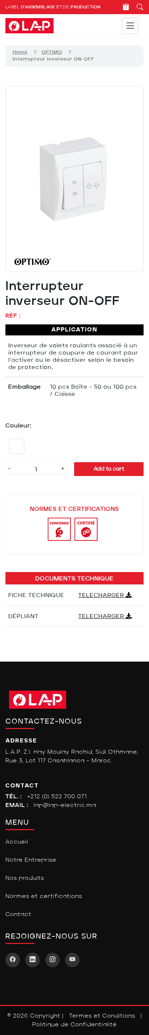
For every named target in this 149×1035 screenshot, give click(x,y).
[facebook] (12, 960)
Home (20, 52)
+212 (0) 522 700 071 (57, 797)
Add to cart (109, 469)
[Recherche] (136, 7)
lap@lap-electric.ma (65, 805)
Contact (18, 915)
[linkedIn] (32, 960)
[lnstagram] (52, 960)
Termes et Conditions (102, 1016)
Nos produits (24, 878)
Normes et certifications (43, 896)
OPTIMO (52, 52)
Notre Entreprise (30, 860)
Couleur (17, 426)
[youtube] (72, 960)
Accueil (16, 842)
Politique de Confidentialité (74, 1025)
